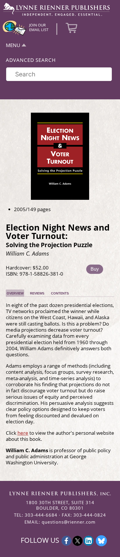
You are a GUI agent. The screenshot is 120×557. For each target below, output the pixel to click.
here (22, 432)
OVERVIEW (15, 293)
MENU (13, 45)
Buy (95, 269)
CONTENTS (60, 293)
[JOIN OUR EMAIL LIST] (14, 34)
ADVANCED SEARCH (31, 60)
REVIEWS (37, 293)
